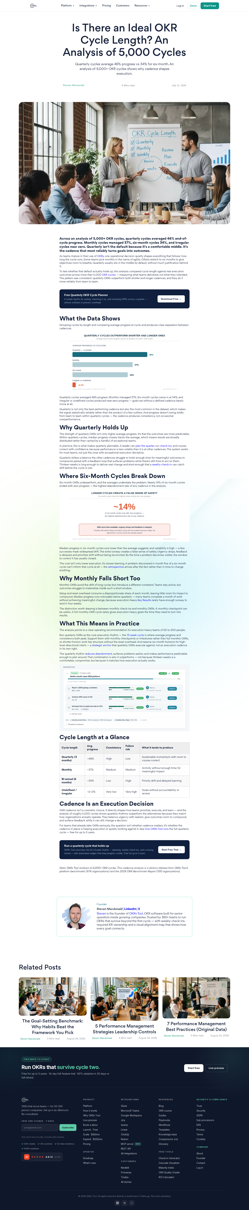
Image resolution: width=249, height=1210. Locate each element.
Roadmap (88, 1158)
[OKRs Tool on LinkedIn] (117, 1203)
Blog (161, 1106)
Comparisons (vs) (168, 1139)
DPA (198, 1125)
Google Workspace (131, 1115)
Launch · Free (90, 1129)
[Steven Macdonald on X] (124, 1203)
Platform (87, 1106)
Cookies (200, 1139)
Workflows (164, 1125)
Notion (124, 1139)
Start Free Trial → (171, 849)
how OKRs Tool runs (157, 829)
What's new (89, 1163)
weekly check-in (162, 465)
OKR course (165, 1110)
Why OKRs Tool (91, 1115)
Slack (124, 1106)
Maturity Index (166, 1167)
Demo (193, 5)
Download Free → (171, 299)
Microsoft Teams (130, 1110)
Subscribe (68, 1127)
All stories (126, 1182)
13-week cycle (135, 635)
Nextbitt (125, 1167)
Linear (124, 1129)
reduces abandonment (98, 654)
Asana (124, 1125)
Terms (199, 1134)
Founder (200, 1158)
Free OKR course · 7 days (38, 1121)
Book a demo (90, 1125)
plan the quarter (145, 446)
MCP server (130, 1144)
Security (200, 1110)
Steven (101, 913)
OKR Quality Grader (169, 1172)
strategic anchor (101, 645)
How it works (90, 1110)
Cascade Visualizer (169, 1163)
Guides (162, 1115)
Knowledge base (168, 1134)
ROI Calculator (166, 1177)
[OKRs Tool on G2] (131, 1203)
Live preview (216, 1068)
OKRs (100, 256)
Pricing (106, 5)
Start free (210, 5)
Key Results (144, 600)
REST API (126, 1148)
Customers (122, 5)
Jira (123, 1120)
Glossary (163, 1144)
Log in (180, 5)
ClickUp (125, 1134)
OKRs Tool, (136, 913)
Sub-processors (205, 1120)
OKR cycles (109, 275)
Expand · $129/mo (92, 1139)
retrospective (116, 567)
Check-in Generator (169, 1158)
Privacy (200, 1129)
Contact (200, 1163)
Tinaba (124, 1177)
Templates (164, 1129)
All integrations (129, 1153)
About (199, 1153)
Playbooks (164, 1120)
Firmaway (126, 1172)
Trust (199, 1106)
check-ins (166, 446)
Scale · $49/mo (91, 1134)
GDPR (199, 1115)
